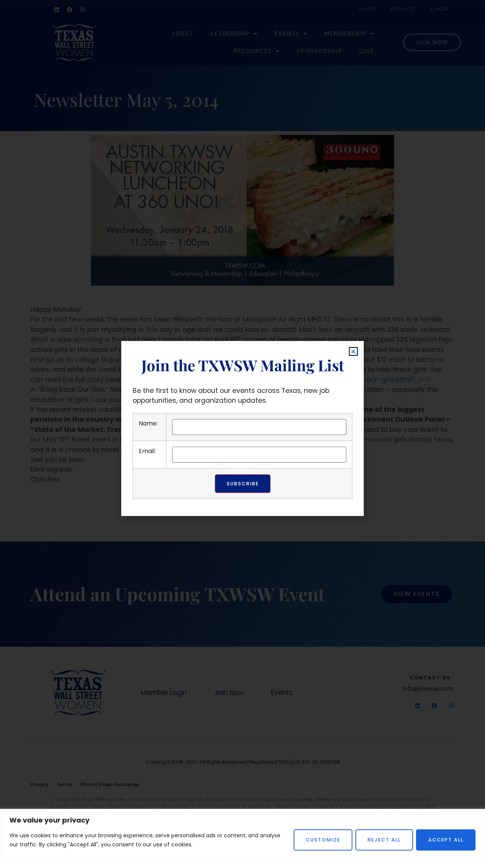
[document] (242, 428)
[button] (353, 351)
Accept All (445, 840)
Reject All (384, 840)
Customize (323, 840)
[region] (242, 833)
